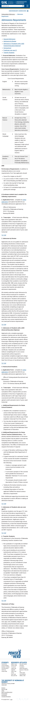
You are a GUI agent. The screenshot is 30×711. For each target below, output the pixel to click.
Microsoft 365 (14, 675)
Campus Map (4, 671)
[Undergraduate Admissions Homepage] (22, 3)
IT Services (13, 667)
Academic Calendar (5, 667)
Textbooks (4, 669)
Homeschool (7, 48)
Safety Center (22, 672)
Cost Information (5, 668)
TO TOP (4, 235)
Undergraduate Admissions (8, 14)
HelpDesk (13, 669)
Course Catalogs (5, 665)
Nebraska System (23, 664)
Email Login (13, 674)
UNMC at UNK (22, 675)
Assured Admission (9, 39)
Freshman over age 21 (10, 50)
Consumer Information (6, 696)
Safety (3, 690)
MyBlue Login (14, 664)
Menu (10, 11)
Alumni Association (23, 668)
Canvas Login (14, 665)
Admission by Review (10, 41)
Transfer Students (9, 52)
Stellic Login (13, 671)
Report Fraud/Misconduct (7, 692)
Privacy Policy (4, 693)
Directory (3, 688)
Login (11, 699)
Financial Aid (4, 664)
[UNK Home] (8, 3)
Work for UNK (4, 689)
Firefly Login (13, 668)
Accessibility (4, 695)
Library (12, 672)
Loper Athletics (23, 674)
